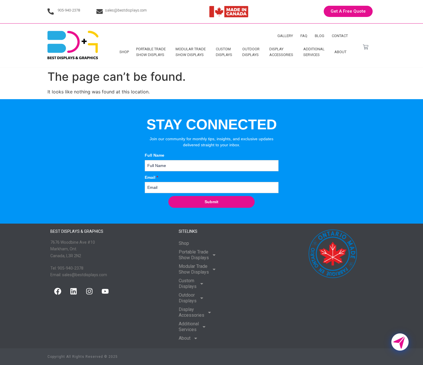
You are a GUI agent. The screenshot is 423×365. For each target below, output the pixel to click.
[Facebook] (57, 291)
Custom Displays (224, 52)
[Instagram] (89, 291)
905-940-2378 (69, 10)
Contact (340, 36)
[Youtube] (105, 291)
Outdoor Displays (251, 52)
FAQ (303, 36)
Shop (124, 52)
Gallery (285, 36)
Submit (211, 201)
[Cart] (365, 47)
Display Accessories (281, 52)
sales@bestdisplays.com (126, 10)
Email (151, 177)
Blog (319, 36)
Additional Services (314, 52)
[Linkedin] (73, 291)
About (340, 52)
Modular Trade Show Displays (191, 52)
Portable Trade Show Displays (151, 52)
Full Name (154, 155)
